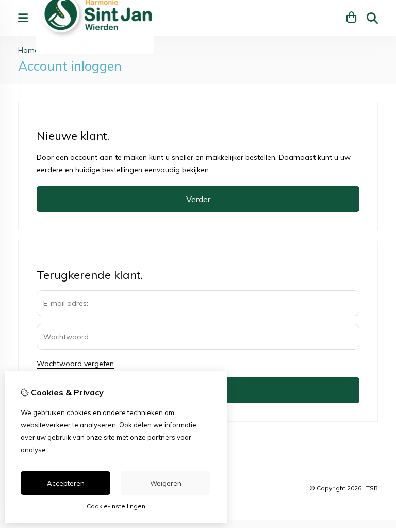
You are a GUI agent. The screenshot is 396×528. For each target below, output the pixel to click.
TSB (372, 488)
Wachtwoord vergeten (75, 363)
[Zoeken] (372, 18)
